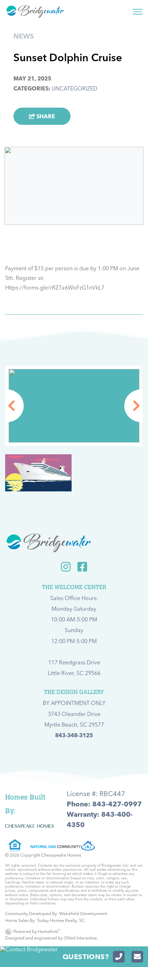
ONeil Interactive (80, 938)
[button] (6, 405)
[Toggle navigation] (138, 11)
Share (45, 116)
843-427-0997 (117, 804)
